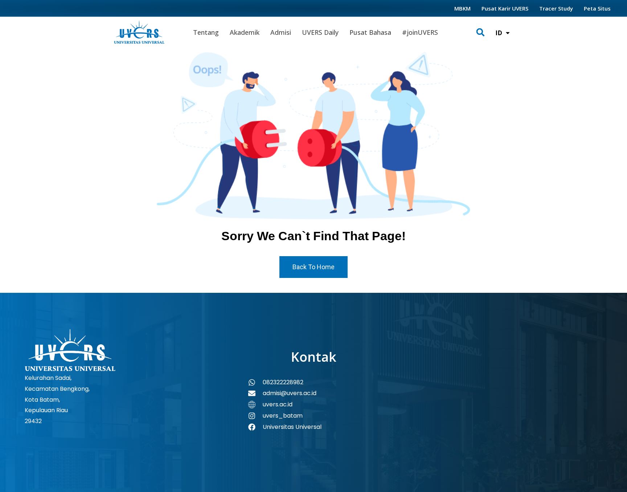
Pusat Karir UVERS (504, 8)
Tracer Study (556, 8)
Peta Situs (597, 8)
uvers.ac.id (277, 404)
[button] (480, 32)
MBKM (462, 8)
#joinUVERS (420, 32)
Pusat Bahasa (370, 32)
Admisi (280, 32)
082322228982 (283, 382)
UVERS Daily (320, 32)
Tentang (206, 32)
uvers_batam (283, 415)
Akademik (244, 32)
